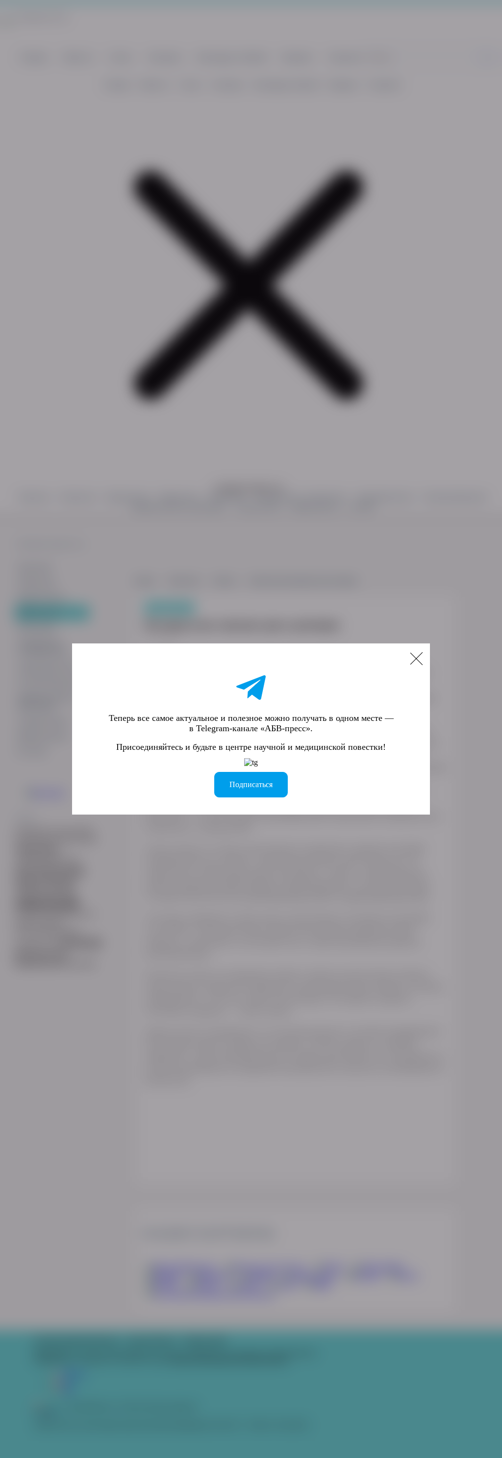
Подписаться (251, 784)
